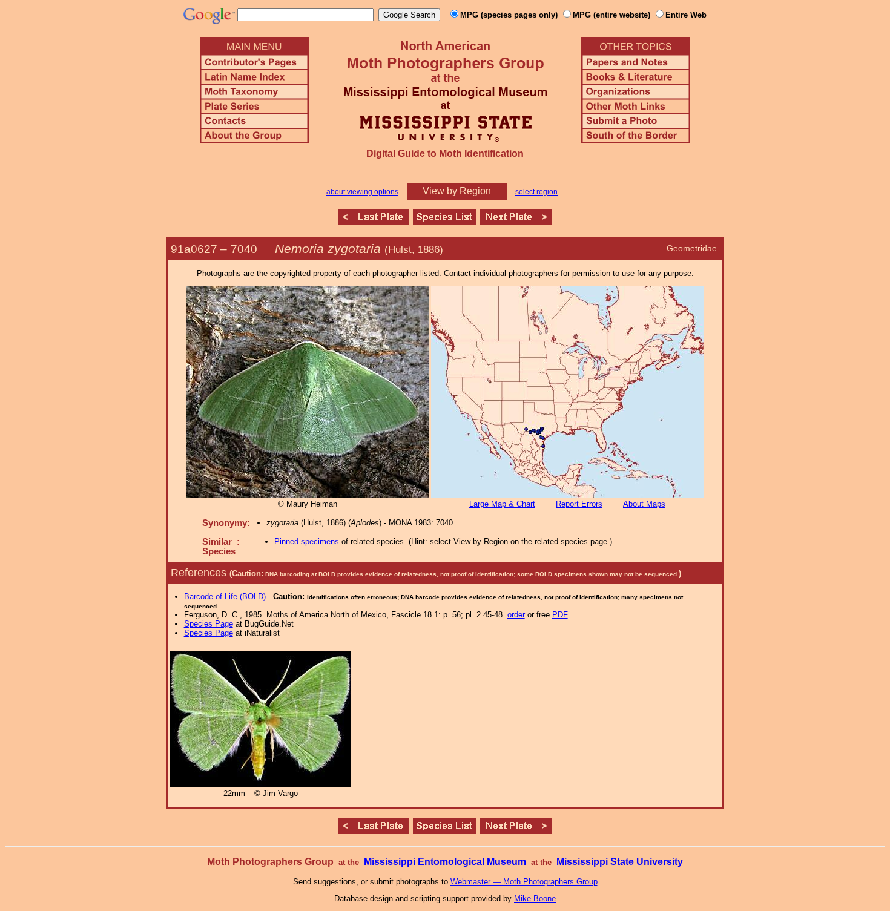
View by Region (457, 191)
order (516, 614)
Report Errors (579, 503)
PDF (560, 614)
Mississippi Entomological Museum (445, 862)
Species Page (208, 623)
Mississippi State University (619, 862)
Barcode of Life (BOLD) (225, 596)
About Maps (644, 503)
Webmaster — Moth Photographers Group (524, 881)
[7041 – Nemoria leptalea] (516, 221)
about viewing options (362, 192)
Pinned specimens (306, 541)
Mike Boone (535, 898)
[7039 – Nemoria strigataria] (373, 221)
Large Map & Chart (502, 503)
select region (536, 192)
